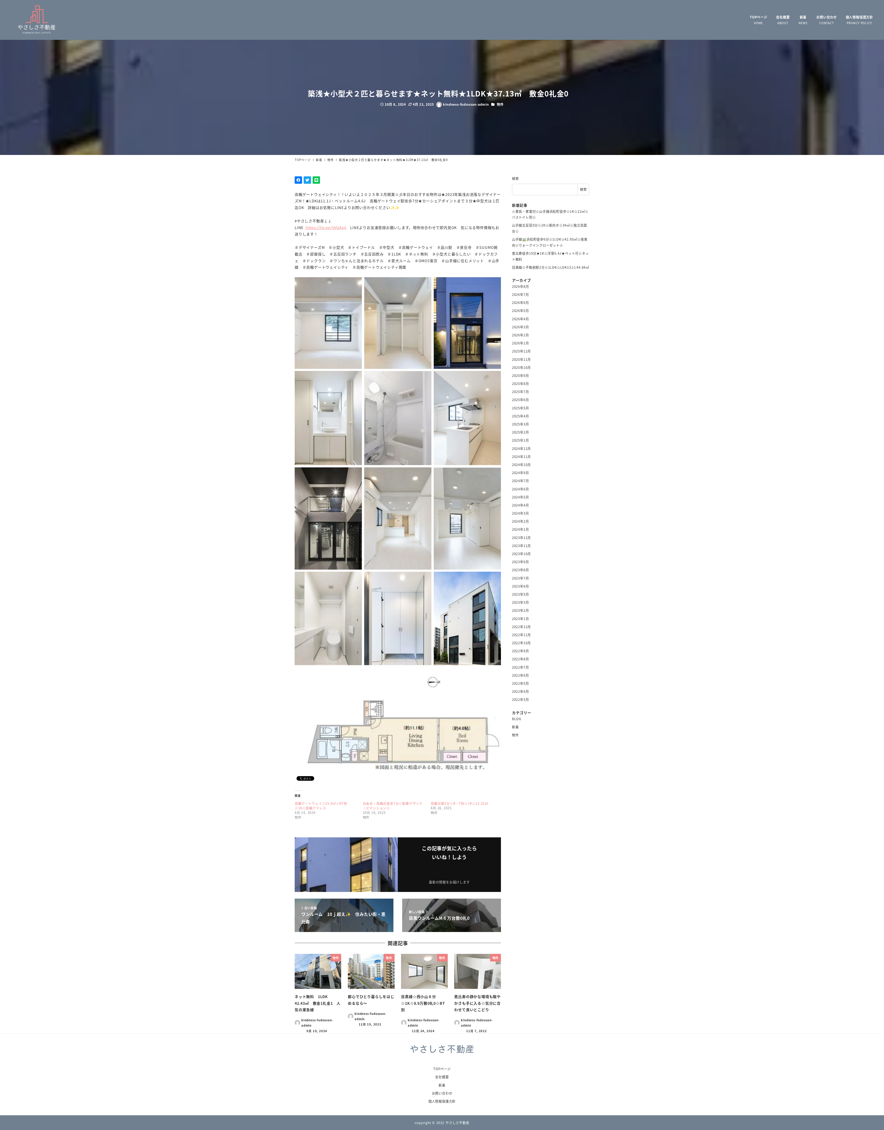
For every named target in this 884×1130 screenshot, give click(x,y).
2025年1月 (520, 440)
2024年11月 (521, 456)
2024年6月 (520, 489)
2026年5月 (520, 311)
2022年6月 (520, 675)
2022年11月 (521, 634)
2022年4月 (520, 691)
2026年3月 (520, 327)
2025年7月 (520, 391)
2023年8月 (520, 570)
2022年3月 (520, 699)
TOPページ (442, 1068)
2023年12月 (521, 537)
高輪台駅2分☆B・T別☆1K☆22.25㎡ (459, 803)
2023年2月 (520, 610)
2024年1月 (520, 529)
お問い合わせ (442, 1093)
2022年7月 (520, 667)
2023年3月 (520, 602)
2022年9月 (520, 651)
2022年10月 (521, 643)
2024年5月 (520, 497)
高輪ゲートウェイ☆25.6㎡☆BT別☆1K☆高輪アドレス (321, 805)
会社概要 (442, 1077)
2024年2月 (520, 521)
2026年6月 (520, 302)
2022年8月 (520, 659)
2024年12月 (521, 448)
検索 (515, 178)
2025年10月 (521, 367)
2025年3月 (520, 424)
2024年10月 (521, 464)
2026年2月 (520, 335)
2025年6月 (520, 400)
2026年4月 (520, 319)
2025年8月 (520, 383)
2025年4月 (520, 416)
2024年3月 (520, 513)
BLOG (516, 718)
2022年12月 (521, 626)
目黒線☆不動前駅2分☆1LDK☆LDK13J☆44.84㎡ (550, 267)
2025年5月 (520, 408)
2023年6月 (520, 586)
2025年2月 (520, 432)
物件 (500, 104)
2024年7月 (520, 480)
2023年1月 (520, 618)
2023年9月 (520, 561)
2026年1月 (520, 343)
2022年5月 (520, 683)
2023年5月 (520, 594)
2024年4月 (520, 505)
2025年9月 (520, 375)
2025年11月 (521, 359)
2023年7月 (520, 578)
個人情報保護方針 (442, 1101)
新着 (515, 727)
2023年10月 (521, 553)
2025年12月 (521, 351)
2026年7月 (520, 294)
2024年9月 (520, 472)
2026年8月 (520, 286)
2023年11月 (521, 545)
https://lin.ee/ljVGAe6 (326, 227)
